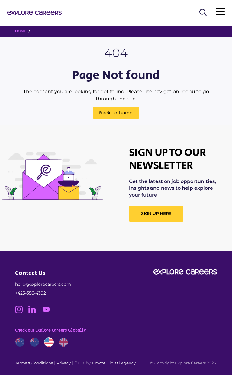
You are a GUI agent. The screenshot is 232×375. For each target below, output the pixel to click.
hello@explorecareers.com (43, 284)
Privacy (63, 363)
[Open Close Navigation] (220, 13)
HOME (20, 31)
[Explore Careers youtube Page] (48, 311)
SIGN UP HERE (156, 213)
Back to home (116, 112)
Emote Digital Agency (114, 363)
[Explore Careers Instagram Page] (21, 311)
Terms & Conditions (34, 363)
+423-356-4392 (30, 293)
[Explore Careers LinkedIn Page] (35, 311)
